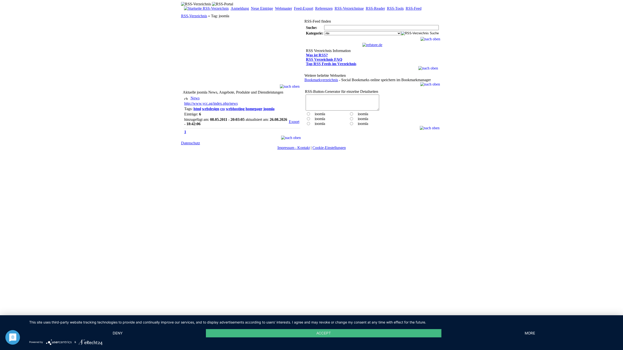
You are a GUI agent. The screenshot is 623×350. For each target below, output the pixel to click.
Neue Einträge (262, 8)
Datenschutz (190, 143)
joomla (269, 109)
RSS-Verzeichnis (194, 16)
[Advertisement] (241, 54)
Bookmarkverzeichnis (321, 80)
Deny (118, 333)
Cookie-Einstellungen (329, 148)
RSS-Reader (375, 8)
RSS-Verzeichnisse (349, 8)
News (195, 98)
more (530, 333)
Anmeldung (240, 8)
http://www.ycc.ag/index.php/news (211, 103)
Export (294, 122)
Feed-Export (303, 8)
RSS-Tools (395, 8)
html (197, 109)
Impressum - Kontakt (293, 148)
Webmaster (283, 8)
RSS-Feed (413, 8)
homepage (254, 109)
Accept (323, 333)
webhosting (235, 109)
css (222, 109)
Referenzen (324, 8)
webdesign (210, 109)
